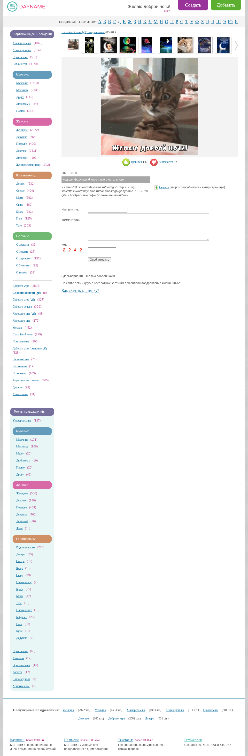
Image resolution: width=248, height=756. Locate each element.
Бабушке (21, 617)
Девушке (21, 137)
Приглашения (21, 341)
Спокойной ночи (22, 334)
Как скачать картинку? (80, 290)
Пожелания (19, 373)
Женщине (22, 130)
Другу (20, 97)
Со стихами (20, 366)
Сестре (20, 190)
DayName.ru (193, 740)
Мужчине (22, 83)
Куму (19, 568)
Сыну (19, 204)
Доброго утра (21, 285)
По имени (71, 740)
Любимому (23, 104)
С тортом (22, 272)
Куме (19, 631)
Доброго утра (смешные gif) (30, 348)
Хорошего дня (21, 320)
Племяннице (23, 582)
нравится (136, 162)
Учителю (18, 658)
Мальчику (22, 90)
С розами (22, 251)
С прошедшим (21, 679)
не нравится (166, 162)
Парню (20, 111)
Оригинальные (21, 665)
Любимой (22, 157)
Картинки (17, 740)
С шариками (23, 258)
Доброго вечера (22, 306)
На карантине (21, 359)
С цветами (22, 244)
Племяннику (24, 610)
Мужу (20, 453)
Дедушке (21, 638)
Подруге (21, 143)
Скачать (164, 187)
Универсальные (22, 43)
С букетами (23, 265)
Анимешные (20, 394)
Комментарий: (71, 220)
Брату (19, 211)
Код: (64, 244)
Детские (17, 387)
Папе (19, 218)
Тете (19, 225)
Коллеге (17, 327)
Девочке (21, 150)
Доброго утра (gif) (24, 299)
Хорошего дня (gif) (24, 313)
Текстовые (125, 740)
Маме (19, 197)
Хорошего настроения (26, 380)
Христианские (21, 686)
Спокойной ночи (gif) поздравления (83, 32)
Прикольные (20, 57)
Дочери (20, 183)
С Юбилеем (20, 64)
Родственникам (25, 547)
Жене (19, 528)
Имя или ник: (70, 209)
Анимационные (22, 50)
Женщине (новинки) (28, 164)
